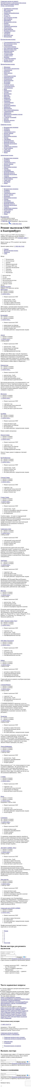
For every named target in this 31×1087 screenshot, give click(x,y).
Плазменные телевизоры (11, 8)
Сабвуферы (7, 32)
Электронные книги (9, 132)
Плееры (6, 137)
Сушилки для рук (9, 85)
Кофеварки (7, 98)
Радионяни (7, 83)
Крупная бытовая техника (8, 39)
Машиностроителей (11, 264)
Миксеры (6, 95)
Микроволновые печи (10, 49)
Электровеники (8, 87)
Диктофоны (7, 139)
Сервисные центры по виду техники (14, 1037)
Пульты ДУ (7, 16)
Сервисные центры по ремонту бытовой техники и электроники (13, 3)
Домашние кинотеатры (10, 26)
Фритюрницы (8, 108)
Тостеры (6, 92)
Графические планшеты (10, 146)
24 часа (5, 277)
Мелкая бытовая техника (8, 64)
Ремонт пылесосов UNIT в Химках (16, 1013)
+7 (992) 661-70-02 (6, 221)
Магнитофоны (8, 19)
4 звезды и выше (7, 283)
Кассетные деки (8, 35)
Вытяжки (6, 57)
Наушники (7, 134)
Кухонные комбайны (10, 105)
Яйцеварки (7, 67)
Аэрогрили (7, 104)
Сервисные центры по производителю (15, 1038)
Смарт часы (7, 149)
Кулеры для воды (9, 60)
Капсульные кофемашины (11, 110)
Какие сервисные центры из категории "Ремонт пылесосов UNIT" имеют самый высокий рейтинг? (15, 992)
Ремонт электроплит (15, 999)
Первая (6, 931)
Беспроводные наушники (11, 127)
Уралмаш (8, 269)
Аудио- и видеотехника (7, 5)
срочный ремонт (7, 282)
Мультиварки (7, 93)
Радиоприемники (9, 140)
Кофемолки (7, 107)
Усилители (7, 25)
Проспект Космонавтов (12, 267)
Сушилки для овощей (10, 117)
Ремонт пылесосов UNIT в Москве (10, 1009)
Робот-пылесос (8, 73)
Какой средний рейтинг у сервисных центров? (15, 994)
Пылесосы (7, 71)
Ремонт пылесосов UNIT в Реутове (13, 1015)
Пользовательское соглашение (12, 1046)
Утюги (6, 74)
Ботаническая (10, 259)
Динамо (8, 262)
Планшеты (7, 130)
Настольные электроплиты (11, 68)
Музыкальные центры (10, 22)
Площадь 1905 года (11, 266)
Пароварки (7, 101)
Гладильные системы (10, 76)
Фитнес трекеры (8, 133)
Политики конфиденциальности (21, 958)
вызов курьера (7, 278)
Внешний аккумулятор (10, 143)
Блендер (6, 119)
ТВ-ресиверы (7, 28)
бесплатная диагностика (9, 280)
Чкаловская (9, 272)
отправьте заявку (22, 237)
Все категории (5, 216)
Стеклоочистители (9, 86)
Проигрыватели (8, 29)
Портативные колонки (10, 136)
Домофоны (7, 33)
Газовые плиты (8, 55)
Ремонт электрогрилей (9, 1000)
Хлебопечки (7, 99)
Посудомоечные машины (11, 48)
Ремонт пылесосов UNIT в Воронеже (13, 1010)
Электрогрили (8, 70)
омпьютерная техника (7, 155)
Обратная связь (8, 1041)
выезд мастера (7, 275)
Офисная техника (6, 186)
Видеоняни (7, 82)
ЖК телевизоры (8, 10)
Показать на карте (6, 286)
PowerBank (7, 151)
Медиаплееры (8, 36)
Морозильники (8, 61)
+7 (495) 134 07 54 (6, 1024)
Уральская (9, 271)
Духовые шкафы (8, 54)
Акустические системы (10, 17)
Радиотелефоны (8, 148)
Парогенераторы (8, 80)
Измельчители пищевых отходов (13, 114)
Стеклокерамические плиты (12, 42)
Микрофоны (7, 20)
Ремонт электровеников (17, 1002)
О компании (7, 1043)
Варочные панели (9, 51)
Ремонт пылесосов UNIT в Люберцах (11, 1015)
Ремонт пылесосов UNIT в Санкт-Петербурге (13, 1007)
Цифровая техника (6, 124)
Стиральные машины (10, 46)
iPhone (6, 152)
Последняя (7, 942)
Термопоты (7, 121)
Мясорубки (7, 96)
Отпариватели (8, 79)
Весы (5, 89)
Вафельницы (7, 113)
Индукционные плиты (10, 43)
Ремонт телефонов (6, 997)
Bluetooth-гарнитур (9, 142)
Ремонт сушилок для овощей (14, 1003)
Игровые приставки (9, 30)
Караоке (6, 23)
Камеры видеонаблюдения (11, 13)
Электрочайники (9, 102)
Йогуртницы (7, 116)
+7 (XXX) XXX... (5, 294)
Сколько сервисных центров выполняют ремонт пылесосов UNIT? (15, 989)
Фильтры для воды (9, 120)
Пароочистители (8, 77)
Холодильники (8, 45)
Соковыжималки (8, 111)
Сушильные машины (10, 58)
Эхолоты (6, 145)
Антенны (6, 14)
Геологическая (10, 261)
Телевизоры (7, 11)
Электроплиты (8, 52)
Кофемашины (8, 90)
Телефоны (7, 129)
